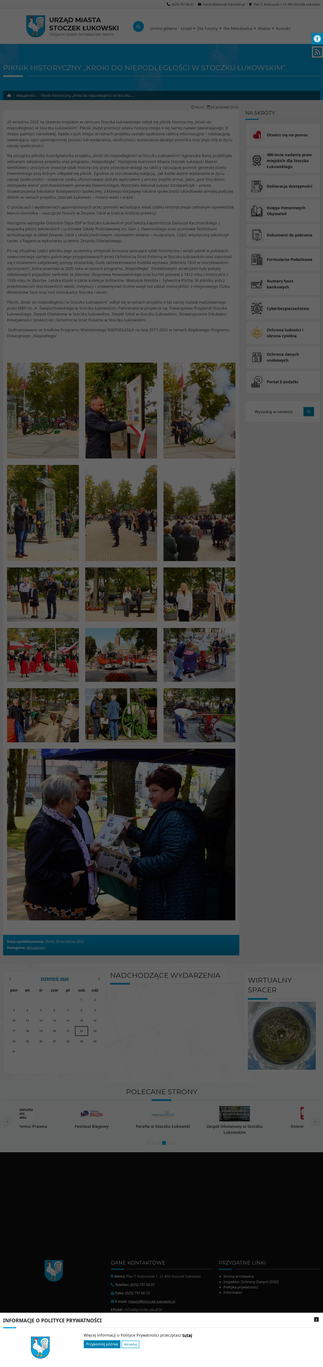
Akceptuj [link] (130, 1344)
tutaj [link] (187, 1335)
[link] (317, 38)
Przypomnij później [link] (102, 1344)
